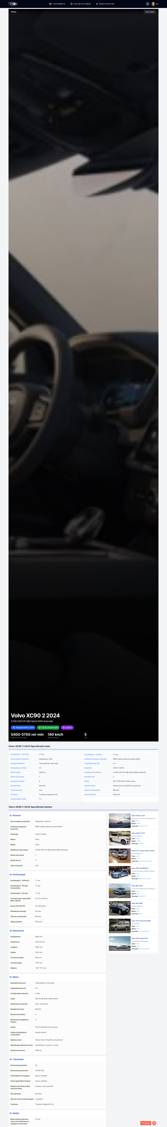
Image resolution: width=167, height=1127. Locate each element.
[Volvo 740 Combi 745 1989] (120, 926)
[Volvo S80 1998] (120, 908)
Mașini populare (106, 4)
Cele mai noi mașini (82, 4)
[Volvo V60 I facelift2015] (120, 873)
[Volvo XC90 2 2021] (120, 820)
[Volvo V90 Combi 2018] (120, 943)
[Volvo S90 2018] (120, 891)
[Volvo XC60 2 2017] (120, 838)
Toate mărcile (58, 4)
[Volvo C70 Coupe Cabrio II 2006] (120, 855)
